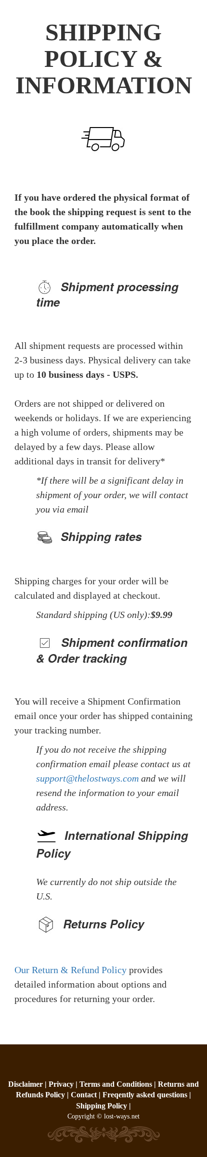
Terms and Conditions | (118, 1084)
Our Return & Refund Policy (71, 969)
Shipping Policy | (103, 1106)
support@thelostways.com (87, 778)
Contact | (86, 1095)
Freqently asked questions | (147, 1095)
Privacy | (64, 1084)
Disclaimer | (28, 1084)
